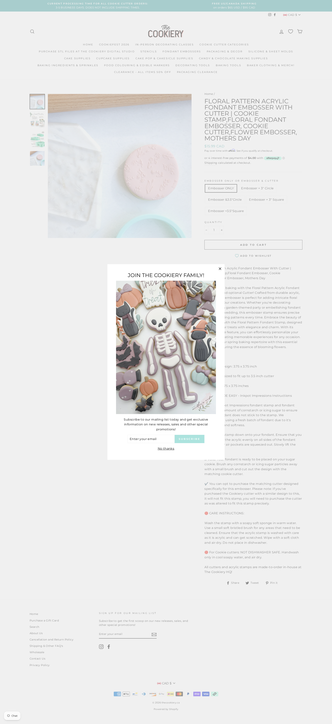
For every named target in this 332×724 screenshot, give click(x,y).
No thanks (166, 448)
